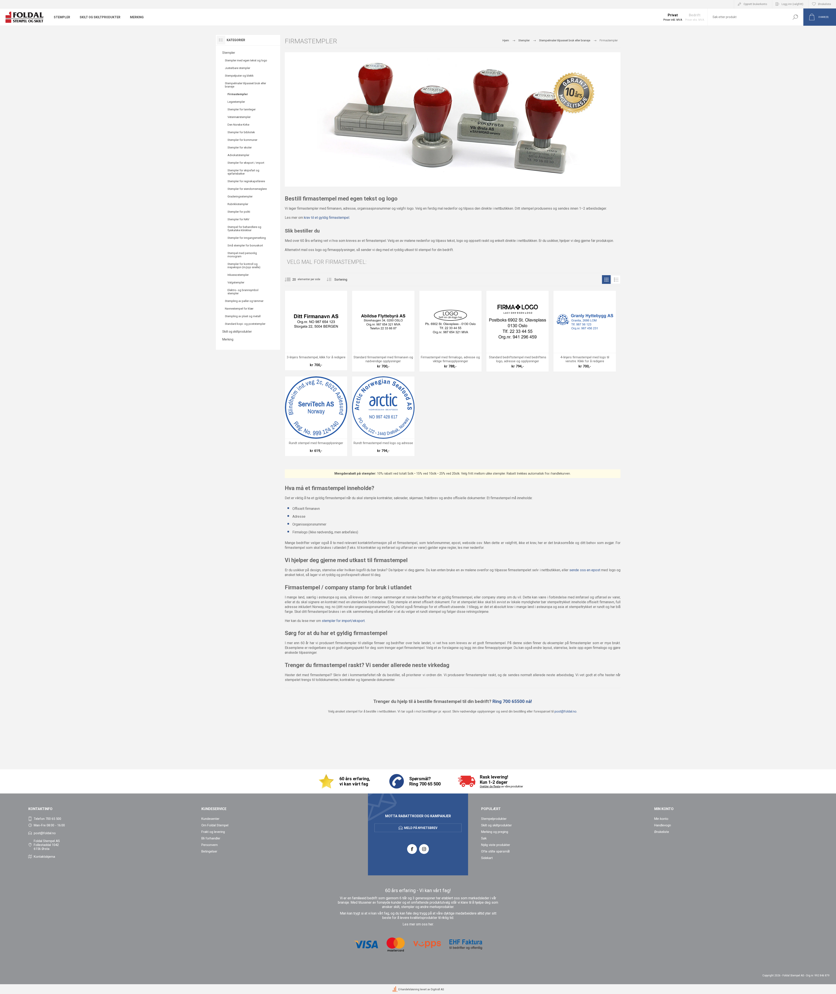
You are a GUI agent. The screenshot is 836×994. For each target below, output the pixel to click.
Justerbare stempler (237, 68)
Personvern (209, 845)
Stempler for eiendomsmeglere (247, 188)
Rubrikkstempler (238, 204)
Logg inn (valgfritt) (792, 4)
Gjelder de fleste (490, 786)
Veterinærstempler (239, 117)
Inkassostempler (238, 274)
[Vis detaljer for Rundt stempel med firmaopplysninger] (316, 416)
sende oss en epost (584, 570)
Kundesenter (210, 819)
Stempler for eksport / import (246, 162)
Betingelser (209, 851)
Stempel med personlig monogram (242, 254)
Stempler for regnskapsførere (246, 181)
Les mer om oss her (418, 924)
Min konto (661, 819)
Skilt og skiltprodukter (237, 331)
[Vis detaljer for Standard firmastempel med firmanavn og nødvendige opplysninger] (383, 331)
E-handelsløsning (408, 989)
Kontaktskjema (44, 857)
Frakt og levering (213, 832)
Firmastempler (238, 94)
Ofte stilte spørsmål (495, 851)
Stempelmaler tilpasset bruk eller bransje (245, 85)
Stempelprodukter (494, 819)
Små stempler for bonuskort (245, 245)
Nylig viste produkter (495, 845)
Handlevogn (662, 825)
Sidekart (487, 858)
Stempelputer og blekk (239, 75)
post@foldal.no (565, 711)
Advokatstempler (238, 155)
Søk (795, 17)
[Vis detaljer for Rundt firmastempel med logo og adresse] (383, 416)
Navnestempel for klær (239, 308)
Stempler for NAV (238, 219)
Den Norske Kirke (238, 124)
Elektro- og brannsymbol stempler (243, 291)
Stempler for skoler (240, 147)
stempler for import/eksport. (343, 621)
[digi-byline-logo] (395, 989)
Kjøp (311, 342)
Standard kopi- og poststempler (245, 323)
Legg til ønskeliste (333, 342)
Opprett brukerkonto (755, 4)
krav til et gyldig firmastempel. (327, 218)
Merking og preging (494, 832)
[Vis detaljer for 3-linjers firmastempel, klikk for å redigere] (316, 330)
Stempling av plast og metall (243, 316)
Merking (227, 339)
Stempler (228, 52)
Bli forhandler (210, 838)
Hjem (505, 40)
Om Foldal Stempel (214, 825)
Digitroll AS (437, 989)
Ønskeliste (661, 832)
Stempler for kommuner (242, 140)
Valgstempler (236, 282)
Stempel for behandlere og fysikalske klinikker (244, 228)
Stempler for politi (239, 211)
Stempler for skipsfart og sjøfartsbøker (243, 172)
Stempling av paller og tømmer (244, 301)
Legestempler (236, 101)
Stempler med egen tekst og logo (246, 60)
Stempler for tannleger (242, 109)
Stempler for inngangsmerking (247, 237)
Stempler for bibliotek (241, 132)
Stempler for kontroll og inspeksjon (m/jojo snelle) (244, 265)
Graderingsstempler (240, 196)
